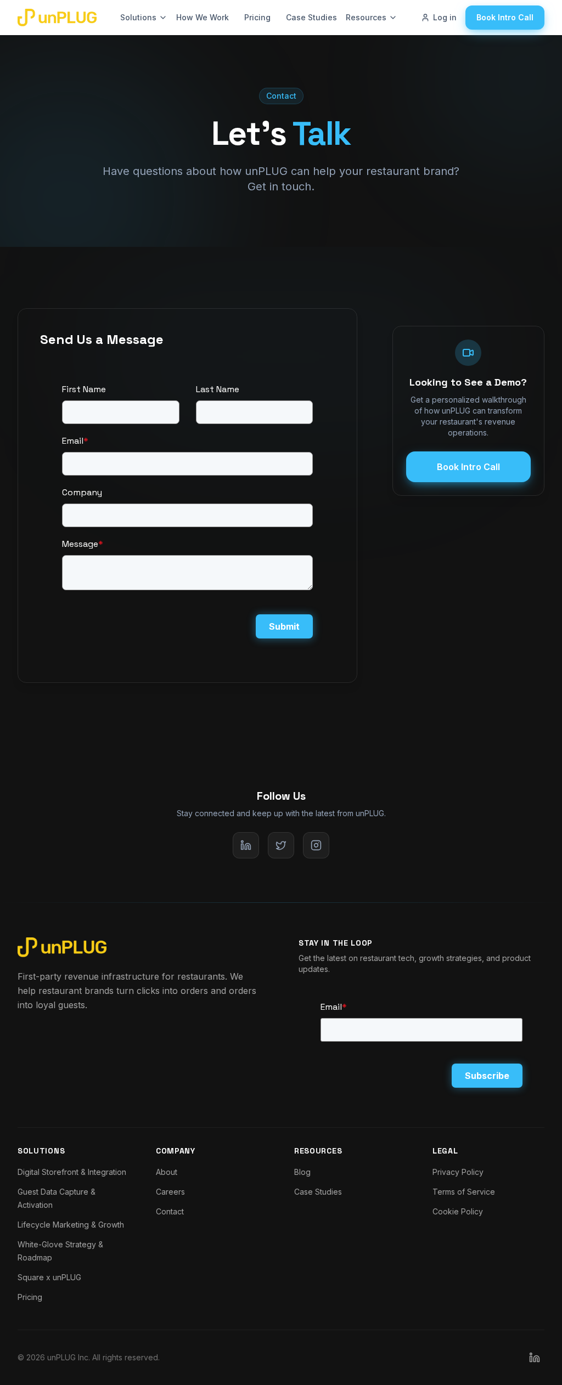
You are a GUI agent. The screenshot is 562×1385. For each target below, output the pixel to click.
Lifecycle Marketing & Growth (71, 1224)
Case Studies (311, 17)
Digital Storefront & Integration (72, 1172)
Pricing (257, 17)
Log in (445, 17)
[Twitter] (281, 845)
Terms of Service (463, 1191)
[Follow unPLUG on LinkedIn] (534, 1357)
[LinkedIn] (246, 845)
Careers (170, 1191)
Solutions (138, 17)
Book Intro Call (504, 17)
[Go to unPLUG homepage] (57, 17)
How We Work (202, 17)
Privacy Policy (458, 1172)
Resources (366, 17)
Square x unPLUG (49, 1277)
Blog (302, 1172)
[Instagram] (316, 845)
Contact (170, 1211)
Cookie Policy (457, 1211)
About (166, 1172)
